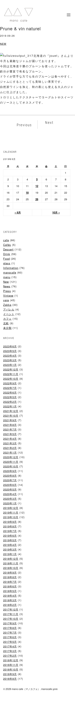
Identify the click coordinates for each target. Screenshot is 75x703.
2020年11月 (10, 462)
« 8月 (18, 212)
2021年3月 (10, 443)
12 (36, 186)
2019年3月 (10, 549)
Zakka (7, 305)
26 (36, 199)
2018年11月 (10, 563)
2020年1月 (10, 503)
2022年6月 (10, 392)
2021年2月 (10, 448)
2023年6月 (10, 346)
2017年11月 (10, 614)
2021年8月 (10, 425)
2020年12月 (10, 457)
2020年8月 (10, 475)
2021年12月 (10, 411)
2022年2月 (10, 402)
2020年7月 (10, 480)
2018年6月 (10, 586)
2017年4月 (10, 646)
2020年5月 (10, 489)
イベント (8, 314)
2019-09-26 (7, 35)
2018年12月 (10, 559)
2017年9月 (10, 623)
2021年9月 (10, 420)
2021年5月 (10, 434)
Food (6, 258)
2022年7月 (10, 388)
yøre (6, 300)
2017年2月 (10, 655)
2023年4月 (10, 355)
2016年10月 (10, 669)
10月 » (56, 212)
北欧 (6, 323)
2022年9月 (10, 383)
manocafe (9, 272)
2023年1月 (10, 365)
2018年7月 (10, 582)
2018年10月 (10, 568)
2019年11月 (10, 512)
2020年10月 (10, 466)
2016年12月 (10, 660)
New (3, 43)
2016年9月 (10, 674)
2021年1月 (10, 452)
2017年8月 (10, 628)
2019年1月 (10, 554)
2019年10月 (10, 517)
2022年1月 (10, 406)
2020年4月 (10, 494)
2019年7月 (10, 531)
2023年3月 (10, 360)
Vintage (8, 295)
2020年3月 (10, 499)
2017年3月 (10, 651)
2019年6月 (10, 535)
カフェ (7, 318)
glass (6, 263)
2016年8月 (10, 679)
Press (7, 291)
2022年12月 (10, 369)
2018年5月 (10, 591)
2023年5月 (10, 351)
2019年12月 (10, 508)
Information (10, 268)
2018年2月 (10, 605)
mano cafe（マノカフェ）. (26, 689)
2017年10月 (10, 619)
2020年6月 (10, 485)
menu (6, 277)
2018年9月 (10, 572)
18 (27, 192)
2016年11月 (10, 665)
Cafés (7, 245)
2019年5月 (10, 540)
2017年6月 (10, 637)
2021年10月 (10, 415)
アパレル (8, 309)
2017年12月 (10, 609)
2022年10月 (10, 378)
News (6, 286)
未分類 (7, 328)
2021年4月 (10, 439)
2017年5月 (10, 642)
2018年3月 (10, 600)
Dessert (8, 249)
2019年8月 (10, 526)
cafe (6, 240)
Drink (6, 254)
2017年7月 (10, 632)
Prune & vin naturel (20, 28)
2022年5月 (10, 397)
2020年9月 (10, 471)
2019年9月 (10, 522)
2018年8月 (10, 577)
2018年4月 (10, 595)
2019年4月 (10, 545)
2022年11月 (10, 374)
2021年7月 (10, 429)
